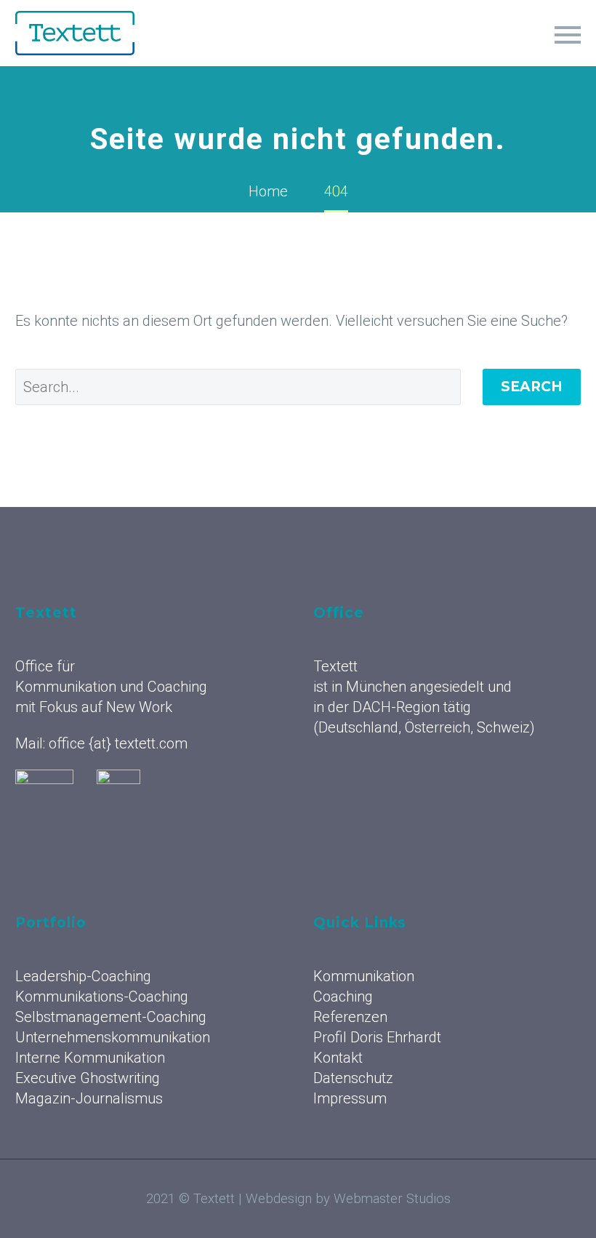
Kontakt (338, 1057)
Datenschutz (353, 1078)
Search (532, 386)
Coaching (282, 53)
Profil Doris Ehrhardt (377, 1037)
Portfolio (464, 53)
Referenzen (372, 53)
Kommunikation (180, 53)
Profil (541, 53)
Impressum (350, 1098)
